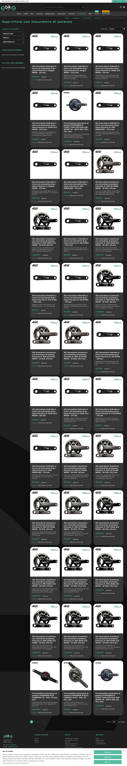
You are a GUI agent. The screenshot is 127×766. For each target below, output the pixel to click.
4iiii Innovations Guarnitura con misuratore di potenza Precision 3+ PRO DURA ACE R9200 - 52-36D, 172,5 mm (107, 583)
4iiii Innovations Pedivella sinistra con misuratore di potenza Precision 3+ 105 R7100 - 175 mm (76, 299)
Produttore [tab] (8, 34)
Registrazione (100, 740)
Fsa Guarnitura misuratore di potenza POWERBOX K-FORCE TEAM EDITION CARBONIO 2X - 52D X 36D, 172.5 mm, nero (76, 127)
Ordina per (104, 29)
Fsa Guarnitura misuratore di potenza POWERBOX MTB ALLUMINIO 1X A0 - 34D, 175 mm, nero (76, 696)
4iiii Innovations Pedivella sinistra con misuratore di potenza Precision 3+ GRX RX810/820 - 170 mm (76, 185)
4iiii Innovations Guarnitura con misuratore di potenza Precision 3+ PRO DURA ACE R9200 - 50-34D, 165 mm (107, 526)
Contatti (36, 742)
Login (97, 738)
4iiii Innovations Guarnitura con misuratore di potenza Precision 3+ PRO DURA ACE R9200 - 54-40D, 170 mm (76, 639)
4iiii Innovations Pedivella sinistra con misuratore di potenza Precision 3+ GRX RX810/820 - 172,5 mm (107, 126)
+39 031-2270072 (11, 745)
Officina (123, 1)
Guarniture (97, 18)
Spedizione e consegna (71, 738)
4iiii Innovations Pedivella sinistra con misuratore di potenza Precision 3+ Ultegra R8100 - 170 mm (44, 69)
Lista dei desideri (101, 744)
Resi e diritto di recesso (71, 740)
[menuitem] (18, 13)
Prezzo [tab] (6, 38)
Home (67, 18)
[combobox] (64, 7)
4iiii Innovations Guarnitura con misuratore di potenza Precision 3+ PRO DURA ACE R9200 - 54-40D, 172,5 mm (107, 639)
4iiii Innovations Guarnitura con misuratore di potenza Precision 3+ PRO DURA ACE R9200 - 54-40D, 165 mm (44, 242)
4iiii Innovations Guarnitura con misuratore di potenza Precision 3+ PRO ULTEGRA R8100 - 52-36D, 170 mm (44, 355)
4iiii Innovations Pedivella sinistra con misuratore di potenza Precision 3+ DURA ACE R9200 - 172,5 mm (44, 126)
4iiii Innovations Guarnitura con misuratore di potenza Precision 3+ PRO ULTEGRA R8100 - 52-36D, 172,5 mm (75, 355)
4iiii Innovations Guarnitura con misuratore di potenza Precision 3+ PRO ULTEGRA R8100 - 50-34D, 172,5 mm (107, 469)
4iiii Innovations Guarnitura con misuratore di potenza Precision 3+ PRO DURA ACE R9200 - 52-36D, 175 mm (44, 639)
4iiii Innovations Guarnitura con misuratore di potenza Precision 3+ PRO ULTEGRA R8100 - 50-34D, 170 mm (107, 185)
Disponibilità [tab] (9, 42)
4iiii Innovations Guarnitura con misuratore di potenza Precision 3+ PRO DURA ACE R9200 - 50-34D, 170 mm (44, 583)
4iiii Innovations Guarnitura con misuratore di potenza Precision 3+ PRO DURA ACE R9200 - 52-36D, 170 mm (107, 242)
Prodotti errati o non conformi (74, 747)
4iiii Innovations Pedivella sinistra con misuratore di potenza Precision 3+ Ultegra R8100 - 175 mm (44, 185)
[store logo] (21, 7)
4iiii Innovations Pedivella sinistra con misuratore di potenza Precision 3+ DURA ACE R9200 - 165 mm (44, 412)
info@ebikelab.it (13, 746)
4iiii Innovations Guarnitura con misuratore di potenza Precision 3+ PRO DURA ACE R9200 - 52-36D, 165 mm (107, 299)
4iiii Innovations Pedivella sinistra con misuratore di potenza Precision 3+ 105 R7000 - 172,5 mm (76, 242)
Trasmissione (87, 18)
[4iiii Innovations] (35, 38)
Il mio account (100, 742)
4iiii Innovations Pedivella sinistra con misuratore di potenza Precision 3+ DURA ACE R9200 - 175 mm (76, 412)
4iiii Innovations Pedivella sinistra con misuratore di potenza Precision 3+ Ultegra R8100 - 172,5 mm (76, 69)
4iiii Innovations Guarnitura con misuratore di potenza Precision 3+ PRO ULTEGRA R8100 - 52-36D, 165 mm (44, 526)
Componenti (76, 18)
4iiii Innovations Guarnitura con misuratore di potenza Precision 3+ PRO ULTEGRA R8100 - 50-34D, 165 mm (75, 469)
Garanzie (67, 742)
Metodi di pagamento (71, 744)
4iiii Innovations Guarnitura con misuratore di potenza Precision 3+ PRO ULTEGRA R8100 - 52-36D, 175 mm (75, 526)
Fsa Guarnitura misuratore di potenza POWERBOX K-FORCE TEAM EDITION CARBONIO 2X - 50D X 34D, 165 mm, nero (107, 697)
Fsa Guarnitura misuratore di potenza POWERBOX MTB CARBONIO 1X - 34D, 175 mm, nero (44, 696)
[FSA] (66, 95)
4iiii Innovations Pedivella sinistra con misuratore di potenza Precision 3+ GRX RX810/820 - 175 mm (44, 469)
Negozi (115, 1)
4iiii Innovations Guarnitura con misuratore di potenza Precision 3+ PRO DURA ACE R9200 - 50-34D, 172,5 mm (76, 583)
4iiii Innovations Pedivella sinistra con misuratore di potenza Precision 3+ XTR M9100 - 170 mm (108, 412)
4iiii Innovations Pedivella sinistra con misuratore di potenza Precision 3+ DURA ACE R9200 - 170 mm (107, 69)
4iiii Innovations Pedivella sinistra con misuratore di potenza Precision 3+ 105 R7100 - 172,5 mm (44, 299)
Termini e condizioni (70, 745)
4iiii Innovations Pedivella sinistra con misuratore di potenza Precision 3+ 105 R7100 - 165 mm (107, 355)
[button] (121, 7)
